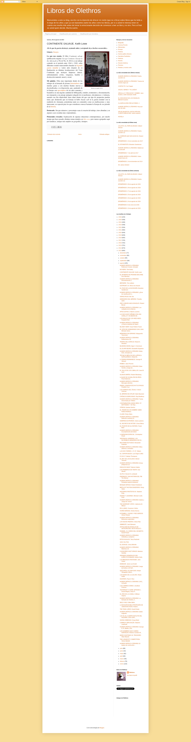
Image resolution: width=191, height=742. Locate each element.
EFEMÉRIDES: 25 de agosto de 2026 (129, 194)
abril (121, 656)
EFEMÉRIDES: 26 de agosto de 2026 (129, 198)
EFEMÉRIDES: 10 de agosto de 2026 (129, 208)
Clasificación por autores (68, 34)
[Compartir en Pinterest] (61, 127)
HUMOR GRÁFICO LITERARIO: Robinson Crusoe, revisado (129, 266)
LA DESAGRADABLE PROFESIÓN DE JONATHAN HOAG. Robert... (131, 605)
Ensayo (55, 52)
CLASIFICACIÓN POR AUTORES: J (128, 103)
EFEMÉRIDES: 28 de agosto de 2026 (129, 184)
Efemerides (121, 47)
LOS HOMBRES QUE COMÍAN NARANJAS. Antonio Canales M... (131, 631)
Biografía (121, 42)
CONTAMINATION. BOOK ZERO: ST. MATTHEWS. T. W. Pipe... (131, 404)
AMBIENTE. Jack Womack (128, 524)
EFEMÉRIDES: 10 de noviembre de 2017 (130, 141)
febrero (122, 661)
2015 (120, 245)
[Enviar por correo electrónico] (52, 127)
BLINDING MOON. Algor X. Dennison (131, 346)
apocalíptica (62, 90)
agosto (122, 263)
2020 (120, 232)
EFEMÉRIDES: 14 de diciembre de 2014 (130, 161)
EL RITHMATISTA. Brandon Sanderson (129, 144)
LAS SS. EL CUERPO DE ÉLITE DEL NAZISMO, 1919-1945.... (131, 616)
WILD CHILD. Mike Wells (127, 602)
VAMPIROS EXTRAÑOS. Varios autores (132, 421)
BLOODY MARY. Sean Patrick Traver (131, 327)
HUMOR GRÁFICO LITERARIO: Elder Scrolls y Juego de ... (131, 367)
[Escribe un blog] (54, 127)
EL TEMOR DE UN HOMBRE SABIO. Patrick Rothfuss (131, 410)
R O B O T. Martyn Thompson (128, 456)
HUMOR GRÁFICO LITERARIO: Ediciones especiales (129, 518)
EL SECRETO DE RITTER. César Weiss (132, 423)
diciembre (123, 253)
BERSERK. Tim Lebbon (127, 283)
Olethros (132, 672)
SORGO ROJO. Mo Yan (127, 296)
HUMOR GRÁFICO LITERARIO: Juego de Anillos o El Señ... (131, 567)
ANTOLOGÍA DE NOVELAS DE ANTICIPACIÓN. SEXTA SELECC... (131, 527)
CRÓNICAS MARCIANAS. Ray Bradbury (132, 396)
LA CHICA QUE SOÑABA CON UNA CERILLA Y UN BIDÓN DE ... (130, 315)
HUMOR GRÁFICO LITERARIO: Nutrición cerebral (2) (129, 417)
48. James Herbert (123, 165)
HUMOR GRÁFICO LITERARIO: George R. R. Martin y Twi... (132, 627)
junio (121, 651)
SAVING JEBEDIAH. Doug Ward (129, 620)
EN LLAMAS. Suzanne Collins (129, 508)
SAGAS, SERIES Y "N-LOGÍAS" (127, 90)
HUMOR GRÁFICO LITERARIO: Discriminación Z (129, 279)
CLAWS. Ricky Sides (126, 414)
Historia (120, 52)
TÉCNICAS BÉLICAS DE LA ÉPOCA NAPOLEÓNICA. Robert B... (130, 356)
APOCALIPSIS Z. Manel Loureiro (129, 311)
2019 (120, 235)
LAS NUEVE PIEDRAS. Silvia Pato (130, 522)
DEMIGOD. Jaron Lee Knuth (128, 564)
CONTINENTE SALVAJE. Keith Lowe (131, 272)
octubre (122, 258)
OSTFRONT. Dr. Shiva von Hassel (130, 285)
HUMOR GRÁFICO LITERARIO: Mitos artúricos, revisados (131, 447)
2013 (120, 250)
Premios (120, 65)
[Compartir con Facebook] (58, 127)
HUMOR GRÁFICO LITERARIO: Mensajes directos (129, 382)
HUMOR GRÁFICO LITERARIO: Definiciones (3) (129, 338)
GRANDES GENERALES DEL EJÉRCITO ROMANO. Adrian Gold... (131, 556)
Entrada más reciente (53, 134)
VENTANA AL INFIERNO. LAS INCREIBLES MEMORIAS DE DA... (131, 439)
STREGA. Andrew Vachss (127, 407)
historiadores (75, 83)
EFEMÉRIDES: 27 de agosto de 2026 (129, 191)
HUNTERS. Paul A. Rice (127, 579)
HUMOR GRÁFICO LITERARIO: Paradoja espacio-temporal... (129, 481)
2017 (120, 240)
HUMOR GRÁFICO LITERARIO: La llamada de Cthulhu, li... (130, 599)
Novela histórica (123, 63)
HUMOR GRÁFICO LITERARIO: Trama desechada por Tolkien (131, 399)
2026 (120, 217)
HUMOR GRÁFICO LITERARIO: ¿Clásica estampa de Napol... (129, 323)
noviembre (123, 255)
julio (121, 648)
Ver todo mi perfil (132, 675)
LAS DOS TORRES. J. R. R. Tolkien (130, 451)
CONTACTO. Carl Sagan (125, 86)
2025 (120, 219)
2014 (120, 248)
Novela (120, 60)
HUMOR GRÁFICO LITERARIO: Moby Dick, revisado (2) (131, 352)
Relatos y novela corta (125, 67)
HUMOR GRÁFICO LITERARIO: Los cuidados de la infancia (130, 308)
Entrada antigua (104, 134)
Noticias (120, 58)
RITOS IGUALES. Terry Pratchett (129, 539)
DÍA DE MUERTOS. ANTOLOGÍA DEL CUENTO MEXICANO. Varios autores (129, 112)
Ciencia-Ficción (123, 45)
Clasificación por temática (89, 34)
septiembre (123, 260)
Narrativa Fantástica (124, 56)
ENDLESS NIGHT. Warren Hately (130, 467)
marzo (122, 659)
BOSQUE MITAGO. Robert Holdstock (131, 485)
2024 (120, 222)
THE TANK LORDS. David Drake (129, 609)
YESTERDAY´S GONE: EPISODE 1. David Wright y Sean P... (130, 590)
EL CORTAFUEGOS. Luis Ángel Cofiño (131, 453)
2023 (120, 225)
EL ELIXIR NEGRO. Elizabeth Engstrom (132, 348)
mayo (122, 653)
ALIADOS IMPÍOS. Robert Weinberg (130, 374)
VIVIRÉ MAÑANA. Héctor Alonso (129, 511)
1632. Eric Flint (124, 542)
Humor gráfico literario (125, 54)
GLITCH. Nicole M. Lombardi (128, 474)
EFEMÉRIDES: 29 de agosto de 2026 (129, 187)
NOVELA (121, 116)
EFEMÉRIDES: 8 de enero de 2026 (128, 205)
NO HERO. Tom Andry (126, 269)
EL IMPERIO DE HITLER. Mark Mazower (132, 394)
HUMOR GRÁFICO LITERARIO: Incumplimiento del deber (129, 431)
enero (122, 664)
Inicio (80, 134)
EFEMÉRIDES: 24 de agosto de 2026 (129, 201)
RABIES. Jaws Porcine (126, 363)
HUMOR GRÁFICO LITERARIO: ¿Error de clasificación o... (131, 293)
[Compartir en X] (56, 127)
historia (53, 106)
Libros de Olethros (74, 10)
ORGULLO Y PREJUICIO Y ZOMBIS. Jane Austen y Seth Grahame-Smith (130, 93)
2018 (120, 237)
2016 (120, 243)
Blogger (101, 728)
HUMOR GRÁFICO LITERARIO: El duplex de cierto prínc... (130, 644)
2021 (120, 230)
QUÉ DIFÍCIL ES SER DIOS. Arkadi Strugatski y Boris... (130, 571)
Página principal (50, 34)
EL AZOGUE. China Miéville (128, 544)
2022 (120, 227)
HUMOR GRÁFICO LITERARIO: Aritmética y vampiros (129, 536)
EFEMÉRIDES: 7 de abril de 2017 (128, 153)
